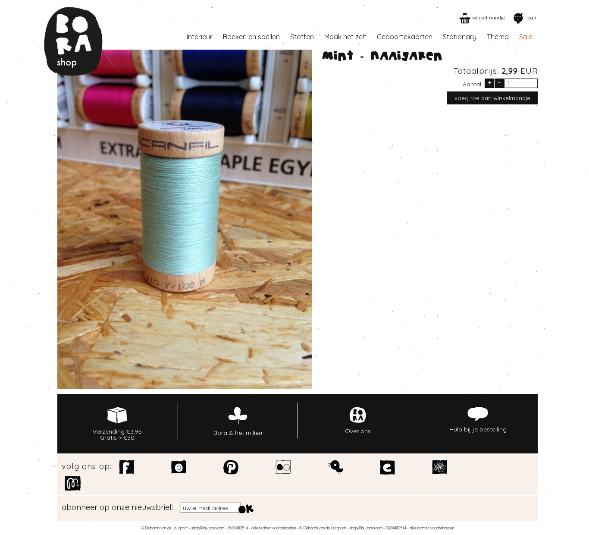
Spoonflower (440, 467)
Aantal (472, 83)
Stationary (459, 36)
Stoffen (302, 36)
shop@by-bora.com (207, 528)
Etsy (388, 467)
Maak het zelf (345, 36)
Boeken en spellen (251, 36)
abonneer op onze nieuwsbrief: (117, 507)
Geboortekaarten (404, 36)
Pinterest (231, 467)
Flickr (283, 467)
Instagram (179, 467)
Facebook (127, 467)
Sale (526, 36)
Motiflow (73, 483)
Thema (498, 36)
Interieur (200, 36)
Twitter (336, 467)
